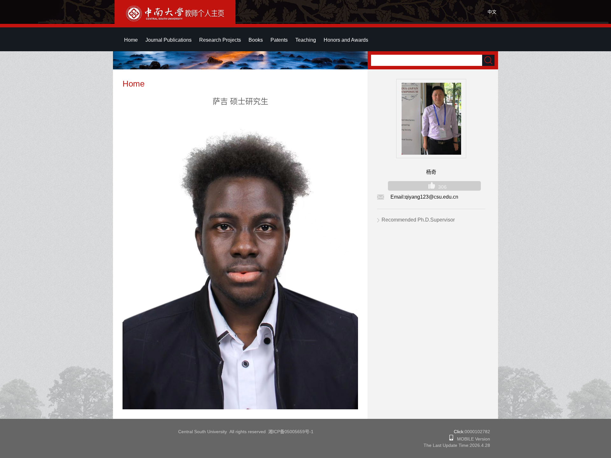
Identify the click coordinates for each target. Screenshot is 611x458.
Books (256, 40)
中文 (492, 11)
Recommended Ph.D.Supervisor (418, 219)
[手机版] (451, 438)
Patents (279, 40)
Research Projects (220, 40)
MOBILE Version (471, 438)
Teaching (305, 40)
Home (131, 40)
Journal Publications (168, 40)
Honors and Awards (346, 40)
